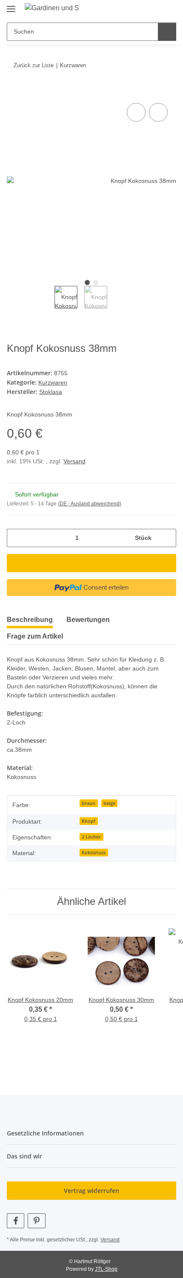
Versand (74, 461)
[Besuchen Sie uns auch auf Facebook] (15, 1220)
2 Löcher (91, 837)
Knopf (88, 821)
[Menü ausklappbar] (11, 5)
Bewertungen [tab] (88, 619)
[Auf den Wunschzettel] (158, 112)
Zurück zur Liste (34, 65)
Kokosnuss (94, 853)
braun (88, 803)
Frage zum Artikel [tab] (35, 636)
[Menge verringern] (16, 538)
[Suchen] (167, 32)
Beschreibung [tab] (30, 619)
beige (109, 803)
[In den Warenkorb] (13, 91)
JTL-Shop (106, 1269)
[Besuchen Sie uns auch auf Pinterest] (36, 1220)
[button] (142, 9)
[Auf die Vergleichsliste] (136, 112)
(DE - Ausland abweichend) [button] (89, 504)
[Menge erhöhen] (166, 538)
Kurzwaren (52, 382)
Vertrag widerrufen (91, 1191)
